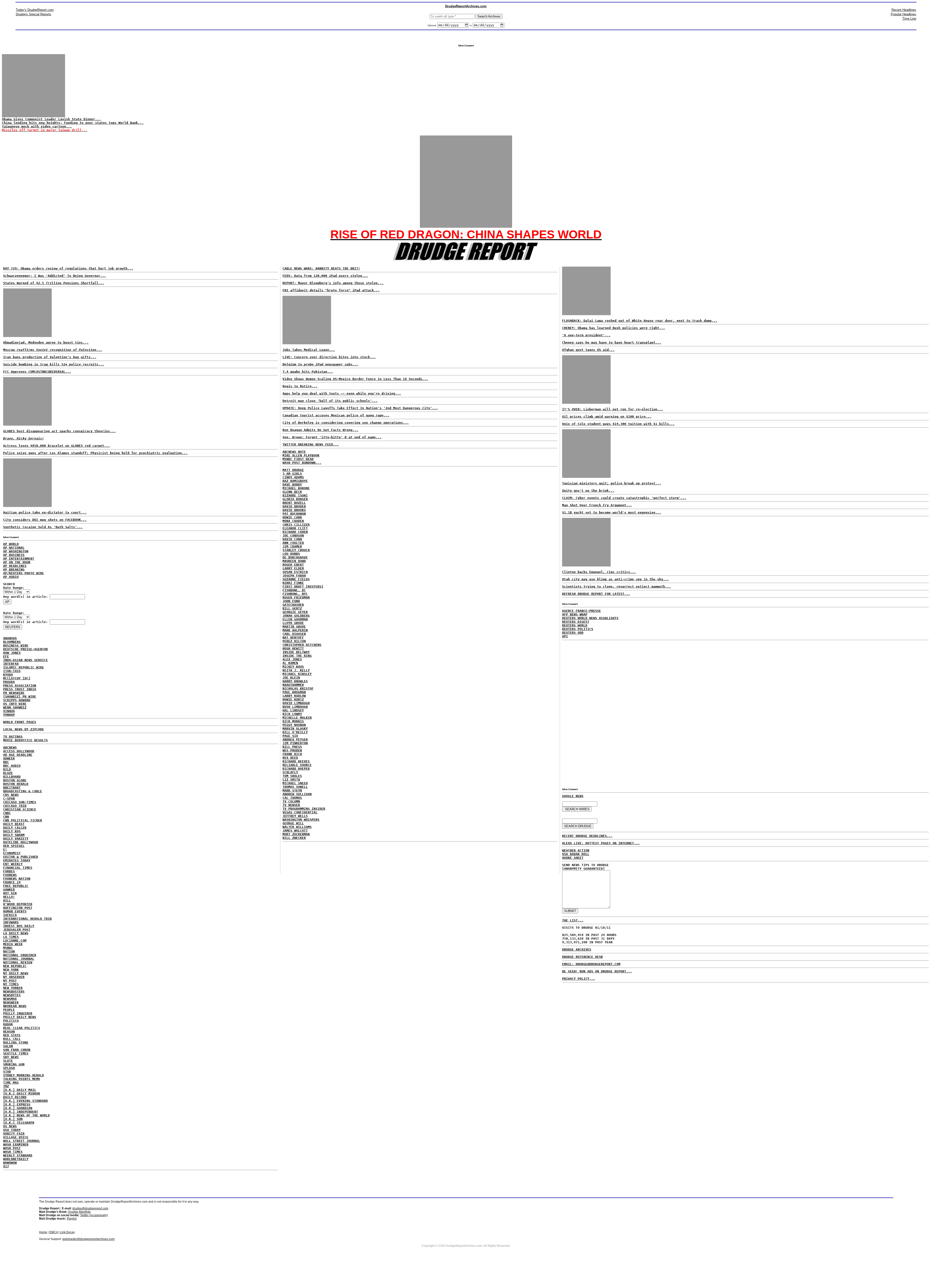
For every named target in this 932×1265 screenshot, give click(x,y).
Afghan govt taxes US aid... (588, 350)
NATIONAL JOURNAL (18, 959)
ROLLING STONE (15, 1042)
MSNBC (8, 948)
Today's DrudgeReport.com (35, 10)
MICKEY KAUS (293, 666)
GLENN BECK (292, 492)
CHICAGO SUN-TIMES (19, 802)
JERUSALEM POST (16, 929)
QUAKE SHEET (572, 858)
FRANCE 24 (12, 882)
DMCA (53, 1232)
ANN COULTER (293, 543)
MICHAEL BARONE (296, 488)
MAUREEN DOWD (294, 561)
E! (5, 849)
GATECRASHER (293, 605)
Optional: (432, 25)
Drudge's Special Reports (33, 14)
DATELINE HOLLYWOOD (20, 842)
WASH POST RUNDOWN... (302, 462)
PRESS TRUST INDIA (19, 689)
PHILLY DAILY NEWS (19, 1017)
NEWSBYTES (12, 995)
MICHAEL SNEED (295, 783)
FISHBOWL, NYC (295, 594)
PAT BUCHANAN (294, 513)
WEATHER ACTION (575, 850)
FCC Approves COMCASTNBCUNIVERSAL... (37, 371)
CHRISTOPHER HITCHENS (302, 645)
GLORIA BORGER (295, 499)
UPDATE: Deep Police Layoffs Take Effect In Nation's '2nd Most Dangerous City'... (360, 408)
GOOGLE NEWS (572, 796)
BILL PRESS (292, 747)
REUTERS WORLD (574, 625)
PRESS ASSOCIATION (19, 685)
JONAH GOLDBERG (296, 615)
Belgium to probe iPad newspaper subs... (320, 364)
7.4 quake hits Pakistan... (308, 371)
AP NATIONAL (14, 547)
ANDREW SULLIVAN (297, 794)
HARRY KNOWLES (295, 681)
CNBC (7, 813)
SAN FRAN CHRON (16, 1050)
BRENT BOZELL (294, 503)
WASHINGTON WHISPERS (301, 819)
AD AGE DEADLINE (17, 755)
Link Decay (67, 1232)
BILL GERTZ (292, 608)
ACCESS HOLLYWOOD (18, 751)
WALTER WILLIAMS (297, 827)
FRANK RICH (292, 754)
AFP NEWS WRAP (574, 614)
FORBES (9, 871)
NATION (9, 951)
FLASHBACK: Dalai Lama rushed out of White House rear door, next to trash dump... (639, 320)
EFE (6, 656)
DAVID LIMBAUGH (296, 703)
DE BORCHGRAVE (295, 557)
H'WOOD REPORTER (17, 904)
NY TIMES (11, 984)
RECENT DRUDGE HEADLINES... (587, 836)
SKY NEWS (11, 1057)
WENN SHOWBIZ (14, 707)
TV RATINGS (13, 736)
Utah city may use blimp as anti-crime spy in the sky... (615, 579)
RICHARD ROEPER (296, 768)
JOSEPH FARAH (294, 575)
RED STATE (12, 1035)
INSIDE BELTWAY (296, 652)
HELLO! (9, 897)
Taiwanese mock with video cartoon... (37, 126)
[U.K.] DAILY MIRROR (21, 1093)
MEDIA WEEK (13, 944)
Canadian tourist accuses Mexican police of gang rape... (336, 415)
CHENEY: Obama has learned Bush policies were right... (613, 328)
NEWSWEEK (11, 1002)
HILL (7, 900)
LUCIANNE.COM (14, 940)
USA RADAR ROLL (575, 854)
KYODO (8, 674)
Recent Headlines (903, 10)
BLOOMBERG (12, 642)
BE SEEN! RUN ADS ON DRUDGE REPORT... (597, 971)
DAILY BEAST (14, 824)
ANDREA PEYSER (295, 739)
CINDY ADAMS (293, 477)
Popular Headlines (903, 14)
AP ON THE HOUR (16, 562)
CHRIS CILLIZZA (296, 524)
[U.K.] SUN (13, 1119)
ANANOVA (10, 638)
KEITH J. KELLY (296, 670)
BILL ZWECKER (294, 838)
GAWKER (9, 889)
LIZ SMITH (291, 779)
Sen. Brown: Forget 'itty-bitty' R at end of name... (332, 437)
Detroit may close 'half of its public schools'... (330, 401)
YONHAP (9, 715)
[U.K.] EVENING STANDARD (25, 1101)
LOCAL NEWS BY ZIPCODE (23, 729)
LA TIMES (11, 937)
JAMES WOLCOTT (295, 830)
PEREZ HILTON (294, 641)
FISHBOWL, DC (294, 590)
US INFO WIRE (14, 704)
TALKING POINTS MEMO (21, 1079)
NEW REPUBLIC (14, 966)
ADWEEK (9, 758)
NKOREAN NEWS (14, 1006)
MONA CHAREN (293, 521)
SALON (8, 1046)
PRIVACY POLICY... (578, 978)
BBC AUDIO (12, 765)
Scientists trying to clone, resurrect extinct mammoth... (616, 586)
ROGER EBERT (293, 564)
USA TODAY (12, 1130)
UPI (565, 636)
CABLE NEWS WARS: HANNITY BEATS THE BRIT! (321, 268)
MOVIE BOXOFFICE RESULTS (25, 740)
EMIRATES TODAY (16, 860)
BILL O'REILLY (295, 732)
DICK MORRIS (293, 721)
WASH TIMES (13, 1152)
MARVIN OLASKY (295, 728)
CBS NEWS (11, 795)
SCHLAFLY (290, 772)
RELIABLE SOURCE (297, 765)
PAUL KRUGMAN (294, 692)
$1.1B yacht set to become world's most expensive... (611, 512)
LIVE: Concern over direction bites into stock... (329, 357)
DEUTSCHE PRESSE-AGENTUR (25, 649)
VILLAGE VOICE (15, 1137)
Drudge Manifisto (79, 1212)
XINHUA (9, 711)
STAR (7, 1071)
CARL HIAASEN (294, 634)
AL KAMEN (290, 663)
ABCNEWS (10, 747)
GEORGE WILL (293, 823)
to (471, 25)
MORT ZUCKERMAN (296, 834)
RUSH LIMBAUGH (295, 706)
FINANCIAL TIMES (17, 867)
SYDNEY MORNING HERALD (23, 1075)
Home (43, 1232)
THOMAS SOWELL (295, 787)
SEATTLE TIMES (15, 1053)
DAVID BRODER (294, 506)
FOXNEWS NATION (16, 878)
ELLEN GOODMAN (295, 619)
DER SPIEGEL (14, 846)
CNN (6, 816)
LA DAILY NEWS (15, 933)
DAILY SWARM (14, 835)
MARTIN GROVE (294, 626)
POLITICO (11, 1020)
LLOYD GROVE (293, 623)
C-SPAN (9, 798)
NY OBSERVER (14, 977)
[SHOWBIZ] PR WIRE (19, 696)
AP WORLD (11, 544)
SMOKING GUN (14, 1064)
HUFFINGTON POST (17, 908)
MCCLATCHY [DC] (16, 678)
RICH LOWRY (292, 714)
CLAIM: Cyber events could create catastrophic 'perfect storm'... (624, 498)
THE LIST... (572, 920)
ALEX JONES (292, 659)
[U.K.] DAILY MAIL (19, 1090)
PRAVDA (9, 682)
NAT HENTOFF (293, 637)
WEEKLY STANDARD (17, 1155)
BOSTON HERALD (15, 784)
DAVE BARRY (292, 484)
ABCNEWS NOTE (294, 452)
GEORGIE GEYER (295, 612)
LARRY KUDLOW (294, 696)
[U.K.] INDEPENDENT (20, 1111)
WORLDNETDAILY (15, 1159)
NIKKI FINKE (293, 583)
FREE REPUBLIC (15, 886)
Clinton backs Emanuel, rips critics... (599, 572)
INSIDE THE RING (297, 656)
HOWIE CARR (292, 517)
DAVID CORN (292, 539)
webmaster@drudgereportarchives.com (88, 1239)
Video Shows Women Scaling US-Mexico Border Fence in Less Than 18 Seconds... (355, 379)
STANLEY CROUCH (296, 550)
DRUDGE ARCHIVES (576, 949)
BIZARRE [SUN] (295, 495)
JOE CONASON (293, 535)
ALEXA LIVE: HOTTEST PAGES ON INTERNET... (601, 843)
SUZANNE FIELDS (296, 579)
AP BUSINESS (14, 555)
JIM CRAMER (292, 546)
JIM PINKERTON (295, 743)
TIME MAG (11, 1082)
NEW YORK (11, 969)
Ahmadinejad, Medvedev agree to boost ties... (46, 342)
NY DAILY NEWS (15, 973)
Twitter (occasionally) (94, 1215)
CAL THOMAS (292, 798)
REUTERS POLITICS (577, 629)
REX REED (290, 757)
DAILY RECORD (14, 1097)
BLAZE (8, 773)
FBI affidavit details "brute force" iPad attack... (331, 290)
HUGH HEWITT (293, 648)
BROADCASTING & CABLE (22, 791)
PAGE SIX (290, 736)
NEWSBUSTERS (14, 991)
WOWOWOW (10, 1162)
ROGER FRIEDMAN (296, 597)
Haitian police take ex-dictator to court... (45, 512)
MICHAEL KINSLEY (297, 674)
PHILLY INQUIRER (17, 1013)
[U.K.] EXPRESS (16, 1104)
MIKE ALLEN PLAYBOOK (301, 455)
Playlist (71, 1218)
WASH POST (12, 1148)
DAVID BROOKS (294, 510)
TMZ (6, 1086)
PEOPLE (9, 1010)
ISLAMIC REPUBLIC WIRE (23, 667)
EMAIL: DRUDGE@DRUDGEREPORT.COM (591, 964)
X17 (6, 1166)
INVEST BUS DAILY (18, 926)
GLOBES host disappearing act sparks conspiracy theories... (59, 431)
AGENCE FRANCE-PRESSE (581, 611)
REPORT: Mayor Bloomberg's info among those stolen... (333, 283)
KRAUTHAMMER (293, 685)
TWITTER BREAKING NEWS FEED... (311, 444)
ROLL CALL (12, 1039)
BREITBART (12, 787)
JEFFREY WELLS (295, 816)
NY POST (10, 980)
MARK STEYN (292, 790)
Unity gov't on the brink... (588, 490)
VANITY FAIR (14, 1133)
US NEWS (10, 1126)
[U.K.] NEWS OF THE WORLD (26, 1115)
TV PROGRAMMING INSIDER (304, 808)
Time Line (909, 18)
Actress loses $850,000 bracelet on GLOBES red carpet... (56, 445)
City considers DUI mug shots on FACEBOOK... (45, 520)
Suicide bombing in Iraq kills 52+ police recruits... (53, 364)
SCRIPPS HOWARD (16, 700)
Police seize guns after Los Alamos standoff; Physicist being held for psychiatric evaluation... (95, 453)
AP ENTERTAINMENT (18, 558)
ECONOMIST (12, 853)
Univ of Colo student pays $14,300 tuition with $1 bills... (618, 424)
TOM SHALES (292, 776)
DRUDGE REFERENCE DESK (582, 957)
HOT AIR (10, 893)
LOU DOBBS (291, 554)
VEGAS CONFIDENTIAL (300, 812)
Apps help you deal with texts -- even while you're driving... (342, 393)
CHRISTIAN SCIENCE (19, 809)
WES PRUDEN (292, 750)
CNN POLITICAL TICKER (22, 820)
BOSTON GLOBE (14, 780)
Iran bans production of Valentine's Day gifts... (49, 357)
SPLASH (9, 1068)
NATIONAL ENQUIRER (19, 955)
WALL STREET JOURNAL (21, 1141)
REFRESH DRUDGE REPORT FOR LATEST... (596, 594)
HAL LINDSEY (293, 710)
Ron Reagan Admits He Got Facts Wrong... (320, 430)
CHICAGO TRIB (14, 806)
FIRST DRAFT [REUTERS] (303, 586)
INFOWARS (11, 922)
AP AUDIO (11, 577)
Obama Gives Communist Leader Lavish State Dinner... (51, 119)
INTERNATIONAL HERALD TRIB (27, 918)
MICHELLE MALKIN (297, 717)
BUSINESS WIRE (15, 645)
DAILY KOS (12, 831)
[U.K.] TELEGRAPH (18, 1122)
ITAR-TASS (12, 671)
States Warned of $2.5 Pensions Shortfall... (53, 283)
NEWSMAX (10, 999)
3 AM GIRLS (292, 473)
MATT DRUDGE (293, 470)
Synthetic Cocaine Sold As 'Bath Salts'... (43, 527)
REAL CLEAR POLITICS (21, 1028)
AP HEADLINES (14, 566)
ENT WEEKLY (13, 864)
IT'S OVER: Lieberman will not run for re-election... (612, 409)
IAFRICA (10, 915)
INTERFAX (11, 664)
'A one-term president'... (586, 335)
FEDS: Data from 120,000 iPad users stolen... (325, 276)
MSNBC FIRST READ (298, 459)
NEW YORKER (13, 988)
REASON (9, 1031)
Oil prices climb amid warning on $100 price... (606, 416)
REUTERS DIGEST (575, 622)
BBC (6, 762)
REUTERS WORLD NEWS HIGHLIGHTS (590, 618)
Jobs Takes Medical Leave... (309, 350)
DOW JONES (12, 653)
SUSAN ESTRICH (295, 572)
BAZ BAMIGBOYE (295, 481)
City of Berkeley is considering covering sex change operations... (346, 422)
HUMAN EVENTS (14, 911)
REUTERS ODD (572, 632)
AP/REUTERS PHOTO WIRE (23, 573)
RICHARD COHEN (295, 532)
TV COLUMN (291, 801)
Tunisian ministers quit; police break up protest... (611, 483)
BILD (7, 769)
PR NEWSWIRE (14, 693)
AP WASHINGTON (15, 551)
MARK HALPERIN (295, 630)
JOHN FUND (291, 601)
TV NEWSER (291, 805)
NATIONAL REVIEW (17, 962)
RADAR (8, 1024)
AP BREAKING (14, 569)
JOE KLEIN (291, 677)
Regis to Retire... (300, 386)
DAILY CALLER (14, 827)
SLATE (8, 1061)
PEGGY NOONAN (294, 725)
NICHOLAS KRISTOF (298, 688)
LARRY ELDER (293, 568)
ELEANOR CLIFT (295, 528)
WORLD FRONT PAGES (19, 722)
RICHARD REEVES (296, 761)
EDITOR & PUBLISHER (20, 857)
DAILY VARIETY (15, 838)
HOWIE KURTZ (293, 699)
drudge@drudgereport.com (90, 1208)
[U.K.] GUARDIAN (17, 1108)
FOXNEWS (10, 875)
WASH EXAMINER (15, 1144)
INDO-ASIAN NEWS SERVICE (25, 660)
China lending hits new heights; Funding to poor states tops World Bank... (73, 123)
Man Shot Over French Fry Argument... (597, 505)
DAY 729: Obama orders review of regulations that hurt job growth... (68, 268)
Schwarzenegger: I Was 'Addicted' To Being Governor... (54, 276)
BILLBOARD (12, 776)
